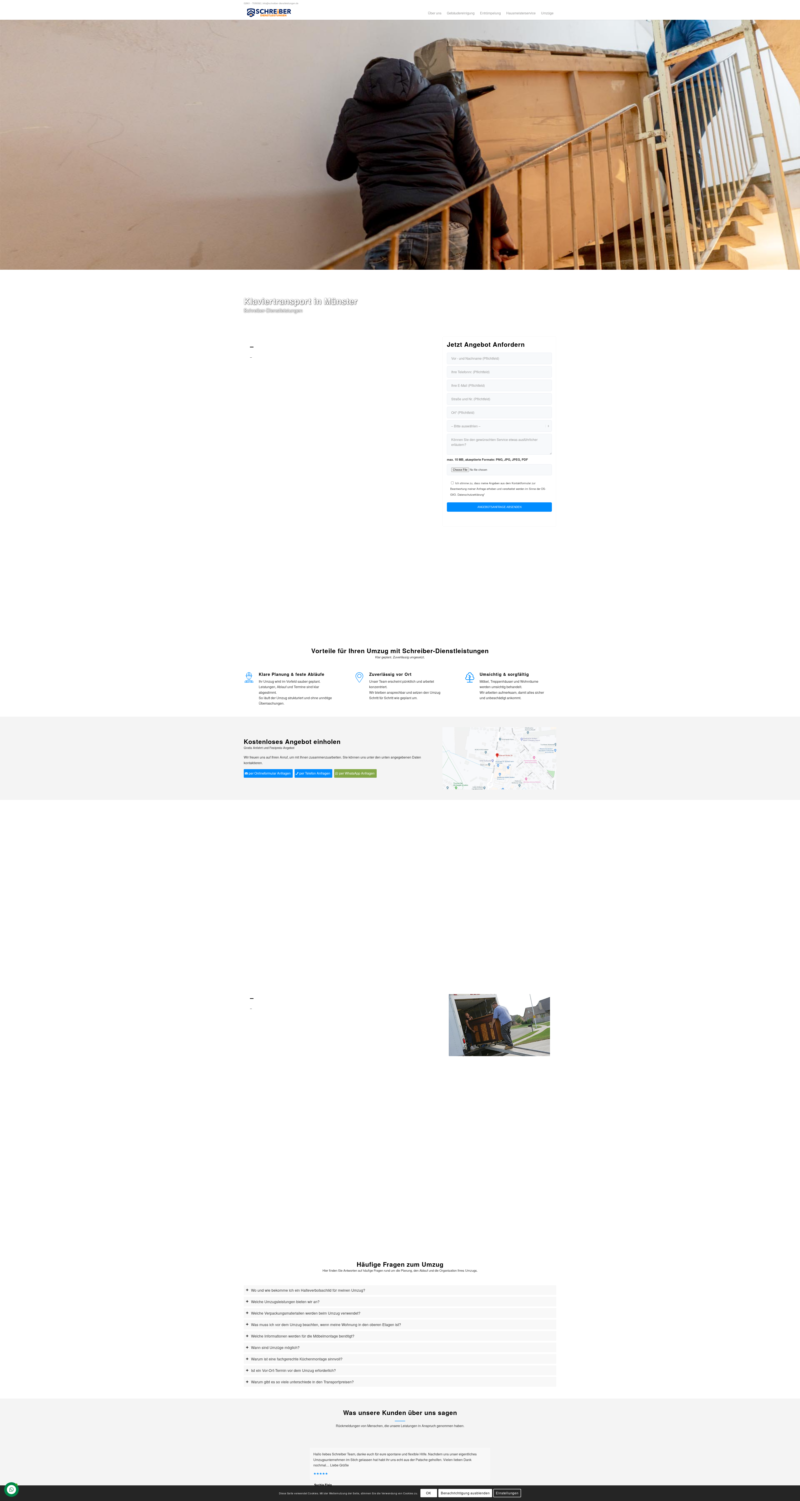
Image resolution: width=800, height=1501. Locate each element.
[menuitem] (434, 13)
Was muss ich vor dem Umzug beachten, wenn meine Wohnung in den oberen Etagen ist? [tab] (326, 1324)
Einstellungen (507, 1493)
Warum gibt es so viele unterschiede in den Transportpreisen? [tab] (302, 1381)
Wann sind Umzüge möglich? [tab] (275, 1347)
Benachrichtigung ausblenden (465, 1493)
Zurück (3, 144)
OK (428, 1493)
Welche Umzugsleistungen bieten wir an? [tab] (285, 1301)
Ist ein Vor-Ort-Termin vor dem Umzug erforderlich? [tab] (293, 1370)
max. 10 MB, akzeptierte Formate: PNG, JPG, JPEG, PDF (487, 459)
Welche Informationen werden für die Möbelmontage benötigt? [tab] (302, 1336)
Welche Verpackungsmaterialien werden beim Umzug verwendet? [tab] (305, 1313)
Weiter (796, 144)
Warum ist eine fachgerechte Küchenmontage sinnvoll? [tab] (296, 1358)
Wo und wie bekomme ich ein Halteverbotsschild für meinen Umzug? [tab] (308, 1290)
